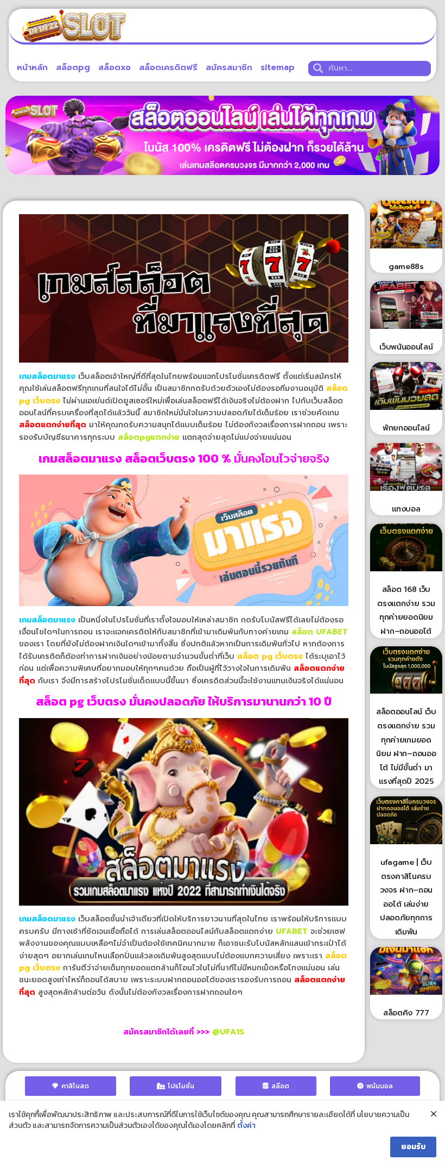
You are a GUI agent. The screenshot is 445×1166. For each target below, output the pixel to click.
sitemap (277, 67)
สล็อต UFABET (319, 632)
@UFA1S (228, 1032)
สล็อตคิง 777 (406, 1013)
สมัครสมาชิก (229, 67)
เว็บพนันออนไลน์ (406, 347)
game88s (406, 266)
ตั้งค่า (246, 1125)
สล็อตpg (73, 67)
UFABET (292, 931)
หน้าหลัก (32, 67)
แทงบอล (406, 509)
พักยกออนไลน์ (406, 428)
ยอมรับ (413, 1146)
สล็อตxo (114, 67)
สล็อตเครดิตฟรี (168, 67)
